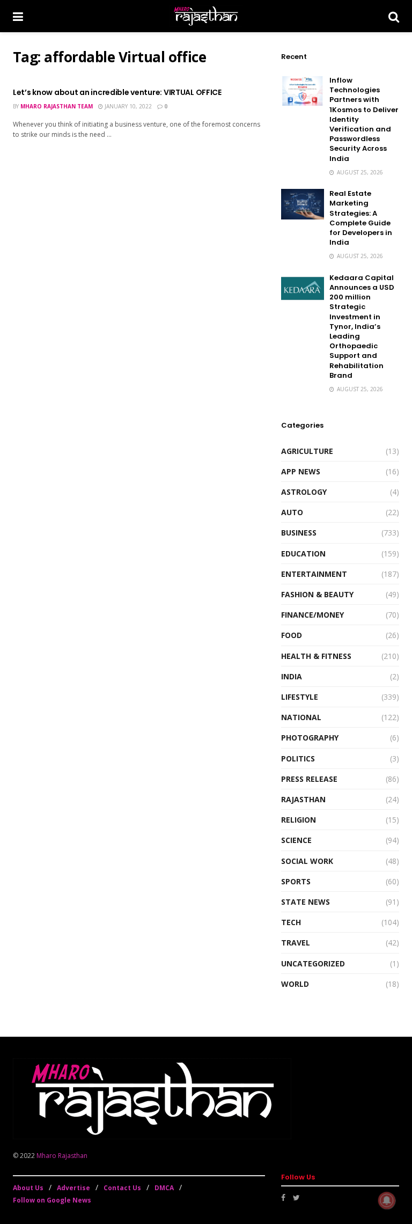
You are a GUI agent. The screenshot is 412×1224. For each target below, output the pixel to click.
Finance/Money (312, 615)
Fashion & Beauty (317, 594)
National (301, 717)
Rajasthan (303, 799)
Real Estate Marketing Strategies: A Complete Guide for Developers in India (360, 217)
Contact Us (122, 1187)
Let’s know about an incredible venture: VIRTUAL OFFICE (117, 92)
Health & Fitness (316, 656)
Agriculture (307, 451)
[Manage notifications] (386, 1200)
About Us (28, 1187)
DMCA (164, 1187)
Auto (292, 512)
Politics (298, 758)
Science (296, 840)
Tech (291, 922)
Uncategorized (313, 963)
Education (303, 553)
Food (291, 635)
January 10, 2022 (127, 106)
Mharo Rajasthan (61, 1155)
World (295, 984)
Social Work (307, 861)
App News (300, 471)
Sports (296, 881)
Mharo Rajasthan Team (56, 106)
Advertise (73, 1187)
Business (299, 532)
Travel (295, 942)
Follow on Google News (52, 1200)
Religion (298, 820)
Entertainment (314, 574)
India (291, 676)
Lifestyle (299, 697)
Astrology (304, 492)
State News (305, 902)
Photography (310, 737)
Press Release (309, 779)
